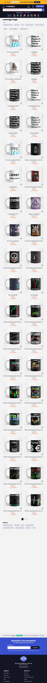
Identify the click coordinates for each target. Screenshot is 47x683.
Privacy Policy (21, 650)
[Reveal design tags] (21, 49)
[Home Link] (10, 6)
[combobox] (22, 10)
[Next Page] (27, 519)
